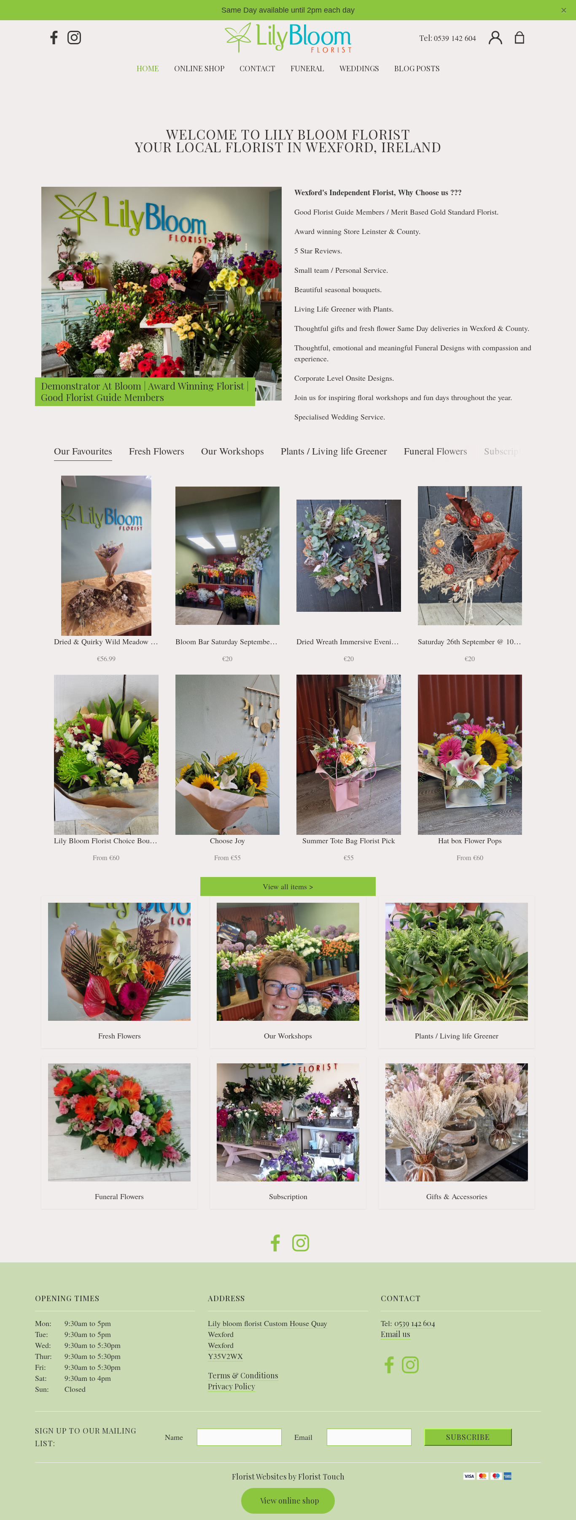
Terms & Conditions (243, 1375)
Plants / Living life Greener (334, 450)
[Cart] (525, 38)
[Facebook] (54, 38)
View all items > (288, 886)
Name (174, 1437)
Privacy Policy (231, 1386)
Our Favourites (83, 450)
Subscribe (468, 1437)
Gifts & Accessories (456, 1196)
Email (303, 1437)
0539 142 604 (455, 38)
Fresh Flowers (156, 450)
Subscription (509, 450)
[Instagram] (74, 38)
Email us (395, 1334)
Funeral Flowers (435, 450)
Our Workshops (232, 450)
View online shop (289, 1501)
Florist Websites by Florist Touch (288, 1477)
